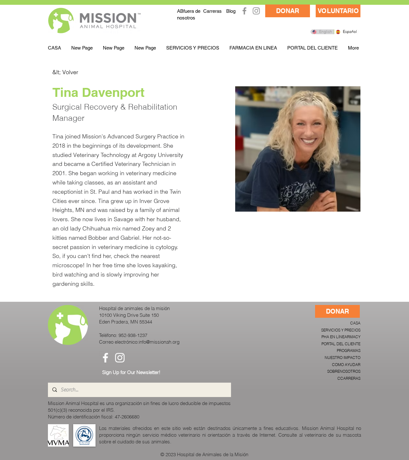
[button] (192, 48)
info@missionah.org (159, 342)
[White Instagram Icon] (119, 357)
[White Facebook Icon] (105, 357)
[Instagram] (256, 11)
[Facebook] (244, 11)
